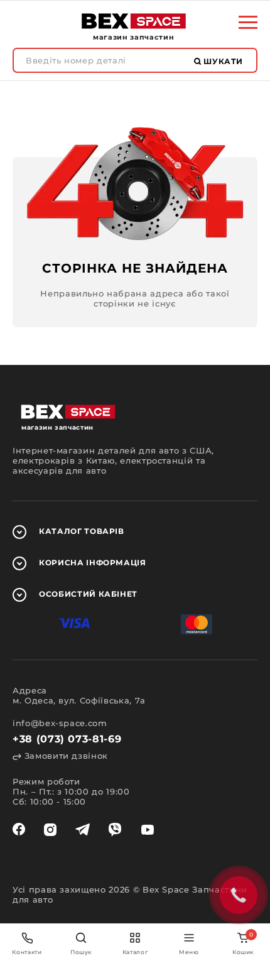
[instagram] (50, 830)
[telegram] (82, 829)
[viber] (115, 830)
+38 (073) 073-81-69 (67, 739)
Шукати (222, 61)
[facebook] (19, 830)
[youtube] (147, 829)
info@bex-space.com (60, 723)
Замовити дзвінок (64, 756)
